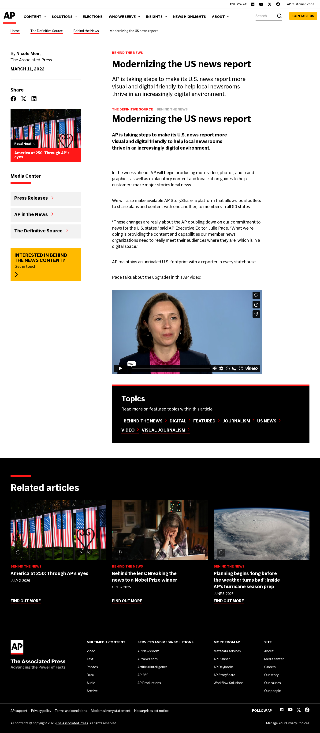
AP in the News (31, 214)
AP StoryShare (224, 675)
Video (128, 430)
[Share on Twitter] (23, 99)
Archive (92, 691)
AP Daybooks (224, 667)
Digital (178, 421)
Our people (272, 691)
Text (90, 659)
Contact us (303, 16)
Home (15, 31)
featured (204, 421)
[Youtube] (261, 4)
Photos (92, 667)
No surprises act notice (151, 710)
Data (90, 675)
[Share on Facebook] (13, 99)
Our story (271, 675)
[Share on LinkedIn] (34, 99)
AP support (19, 710)
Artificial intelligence (152, 667)
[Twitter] (269, 4)
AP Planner (222, 659)
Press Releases (31, 197)
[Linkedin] (252, 4)
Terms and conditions (71, 710)
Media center (274, 659)
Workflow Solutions (228, 683)
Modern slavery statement (110, 710)
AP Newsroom (148, 651)
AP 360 (143, 675)
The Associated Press (72, 723)
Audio (91, 683)
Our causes (272, 683)
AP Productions (149, 683)
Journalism (236, 421)
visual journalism (163, 430)
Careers (270, 667)
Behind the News (86, 31)
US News (266, 421)
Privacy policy (41, 710)
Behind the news (143, 421)
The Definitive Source (46, 31)
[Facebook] (278, 4)
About (269, 651)
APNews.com (148, 659)
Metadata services (227, 651)
